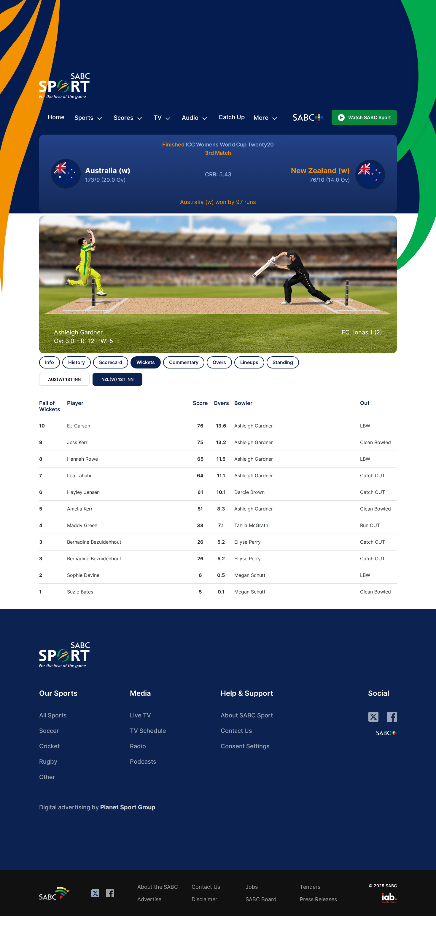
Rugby (48, 761)
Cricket (49, 746)
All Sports (53, 715)
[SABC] (55, 893)
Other (47, 777)
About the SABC (157, 887)
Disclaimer (204, 899)
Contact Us (236, 730)
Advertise (149, 899)
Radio (138, 746)
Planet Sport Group (127, 807)
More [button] (261, 117)
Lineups (249, 362)
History (76, 362)
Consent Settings (245, 746)
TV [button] (158, 117)
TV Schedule (148, 730)
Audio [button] (190, 117)
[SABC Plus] (386, 733)
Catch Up (232, 117)
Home (56, 117)
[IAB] (389, 898)
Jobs (252, 887)
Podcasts (143, 761)
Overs (219, 362)
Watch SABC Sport (369, 117)
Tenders (310, 887)
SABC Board (261, 899)
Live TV (140, 715)
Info (49, 362)
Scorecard (110, 362)
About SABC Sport (247, 715)
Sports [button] (83, 117)
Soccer (49, 730)
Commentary (183, 362)
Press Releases (318, 899)
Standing (283, 362)
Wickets (145, 362)
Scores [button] (123, 117)
